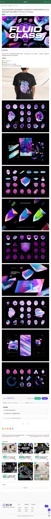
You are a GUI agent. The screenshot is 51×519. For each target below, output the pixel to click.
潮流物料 (20, 14)
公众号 (32, 509)
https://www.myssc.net (16, 418)
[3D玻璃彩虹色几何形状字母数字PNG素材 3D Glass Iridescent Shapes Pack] (25, 448)
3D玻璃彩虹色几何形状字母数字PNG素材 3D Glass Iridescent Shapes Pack (25, 457)
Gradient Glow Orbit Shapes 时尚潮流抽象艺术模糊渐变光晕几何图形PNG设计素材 (41, 457)
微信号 (32, 511)
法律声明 (26, 511)
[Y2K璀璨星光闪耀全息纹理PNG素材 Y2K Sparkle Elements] (9, 467)
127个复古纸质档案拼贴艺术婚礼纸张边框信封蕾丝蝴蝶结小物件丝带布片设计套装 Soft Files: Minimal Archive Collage (41, 476)
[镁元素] (25, 2)
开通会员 (26, 507)
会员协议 (26, 509)
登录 (26, 487)
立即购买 (45, 398)
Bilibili (32, 507)
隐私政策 (19, 511)
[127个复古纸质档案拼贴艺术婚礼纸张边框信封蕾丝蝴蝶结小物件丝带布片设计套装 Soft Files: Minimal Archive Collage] (41, 467)
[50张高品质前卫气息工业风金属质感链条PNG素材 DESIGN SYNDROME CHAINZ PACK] (25, 467)
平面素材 (16, 14)
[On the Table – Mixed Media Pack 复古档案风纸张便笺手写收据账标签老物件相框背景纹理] (9, 448)
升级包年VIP (37, 398)
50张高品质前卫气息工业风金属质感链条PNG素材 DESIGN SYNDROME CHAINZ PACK (25, 476)
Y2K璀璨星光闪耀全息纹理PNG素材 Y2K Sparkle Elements (9, 476)
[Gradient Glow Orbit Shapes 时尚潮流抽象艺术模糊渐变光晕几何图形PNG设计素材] (41, 448)
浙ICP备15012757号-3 (30, 515)
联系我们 (19, 509)
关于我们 (19, 507)
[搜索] (3, 2)
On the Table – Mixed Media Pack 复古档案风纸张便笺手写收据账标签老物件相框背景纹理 (9, 457)
